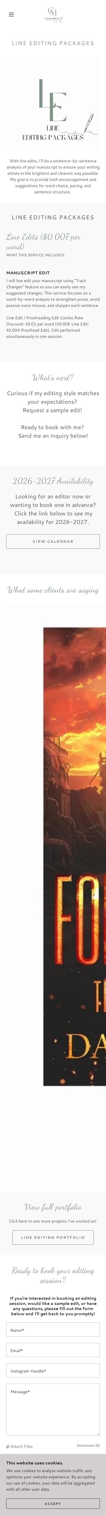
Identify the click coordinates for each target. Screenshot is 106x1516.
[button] (11, 14)
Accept (53, 1504)
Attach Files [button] (21, 1446)
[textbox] (53, 1329)
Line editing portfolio (53, 1237)
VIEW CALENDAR (53, 541)
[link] (53, 14)
